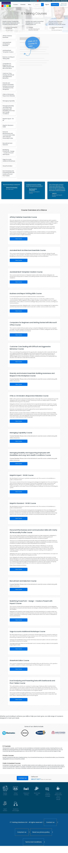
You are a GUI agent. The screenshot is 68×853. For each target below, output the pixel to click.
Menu (29, 4)
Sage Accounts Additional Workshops (9, 160)
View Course (18, 238)
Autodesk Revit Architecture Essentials (7, 44)
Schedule (22, 4)
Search (42, 4)
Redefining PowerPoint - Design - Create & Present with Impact (8, 152)
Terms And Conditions (33, 842)
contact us (29, 768)
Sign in (47, 4)
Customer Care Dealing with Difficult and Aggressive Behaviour (8, 76)
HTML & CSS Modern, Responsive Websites (9, 95)
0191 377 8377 (36, 779)
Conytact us (21, 832)
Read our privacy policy (41, 832)
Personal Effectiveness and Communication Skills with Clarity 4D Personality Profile (9, 135)
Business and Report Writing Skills (8, 57)
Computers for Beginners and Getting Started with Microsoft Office (8, 66)
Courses (15, 4)
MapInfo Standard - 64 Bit (8, 126)
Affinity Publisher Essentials (7, 36)
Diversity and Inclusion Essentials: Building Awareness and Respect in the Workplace (8, 86)
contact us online (42, 751)
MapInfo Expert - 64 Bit (8, 119)
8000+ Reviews (56, 1)
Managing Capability (9, 101)
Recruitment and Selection (7, 144)
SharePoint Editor (7, 166)
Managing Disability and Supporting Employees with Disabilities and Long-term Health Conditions (9, 110)
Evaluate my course (45, 1)
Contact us (22, 778)
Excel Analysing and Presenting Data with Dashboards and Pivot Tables (8, 173)
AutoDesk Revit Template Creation (8, 51)
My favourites (34, 1)
